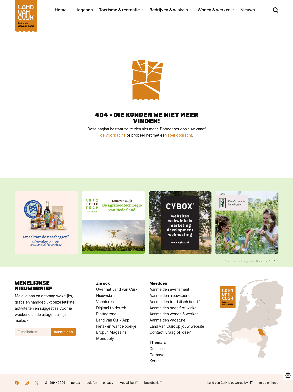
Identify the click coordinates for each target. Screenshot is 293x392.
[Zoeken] (275, 10)
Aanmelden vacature (167, 320)
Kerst (154, 360)
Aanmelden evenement (169, 289)
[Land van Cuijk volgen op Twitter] (37, 383)
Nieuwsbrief (106, 295)
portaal (76, 383)
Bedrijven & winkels (168, 10)
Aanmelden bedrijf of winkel (173, 308)
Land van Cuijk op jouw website (176, 326)
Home (61, 10)
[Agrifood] (113, 222)
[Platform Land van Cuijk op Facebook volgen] (17, 383)
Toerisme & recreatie (119, 10)
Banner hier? (263, 261)
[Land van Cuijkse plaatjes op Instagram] (27, 383)
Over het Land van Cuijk (117, 289)
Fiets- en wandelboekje (116, 326)
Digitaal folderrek (111, 308)
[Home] (26, 14)
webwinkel (126, 383)
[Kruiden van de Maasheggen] (246, 222)
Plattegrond (106, 314)
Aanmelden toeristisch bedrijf (174, 301)
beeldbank (151, 383)
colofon (92, 383)
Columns (157, 348)
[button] (274, 260)
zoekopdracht (180, 135)
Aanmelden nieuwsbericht (171, 295)
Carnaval (157, 354)
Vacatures (105, 301)
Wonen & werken (214, 10)
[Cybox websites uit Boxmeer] (180, 222)
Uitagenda (83, 10)
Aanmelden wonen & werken (174, 314)
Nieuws (247, 10)
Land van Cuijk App (112, 320)
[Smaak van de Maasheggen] (46, 222)
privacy (108, 383)
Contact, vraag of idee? (170, 332)
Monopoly (105, 338)
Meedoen (158, 283)
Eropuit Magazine (111, 332)
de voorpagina (113, 135)
